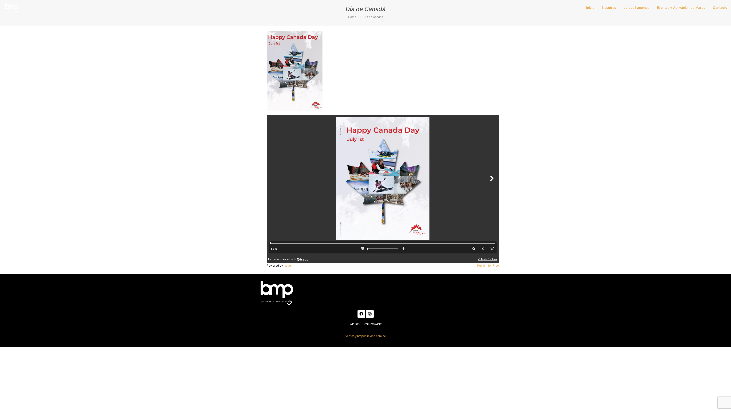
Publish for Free (488, 265)
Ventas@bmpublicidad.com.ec (365, 336)
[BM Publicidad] (11, 7)
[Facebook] (361, 314)
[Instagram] (370, 314)
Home (352, 17)
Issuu (287, 265)
